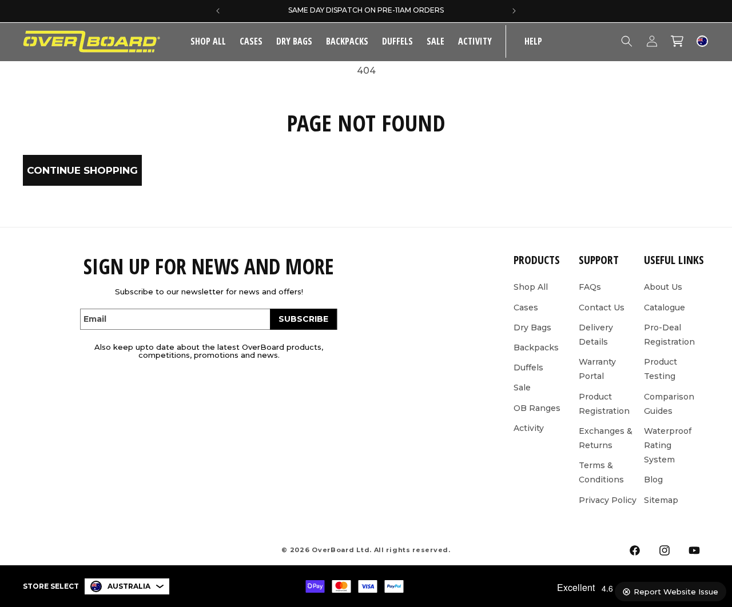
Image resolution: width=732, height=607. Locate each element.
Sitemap (661, 499)
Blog (653, 479)
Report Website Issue (676, 591)
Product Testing (660, 368)
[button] (251, 41)
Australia (129, 586)
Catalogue (664, 307)
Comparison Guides (669, 403)
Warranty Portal (597, 368)
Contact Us (601, 307)
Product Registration (604, 403)
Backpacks (347, 41)
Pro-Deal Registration (669, 334)
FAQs (590, 287)
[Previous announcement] (217, 11)
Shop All (531, 287)
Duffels (397, 41)
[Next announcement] (514, 11)
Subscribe (303, 319)
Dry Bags (294, 41)
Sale (522, 387)
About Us (663, 287)
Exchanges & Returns (605, 437)
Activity (475, 41)
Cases (251, 41)
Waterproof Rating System (667, 444)
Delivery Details (596, 334)
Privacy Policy (607, 499)
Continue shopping (82, 170)
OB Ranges (537, 407)
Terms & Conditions (601, 472)
